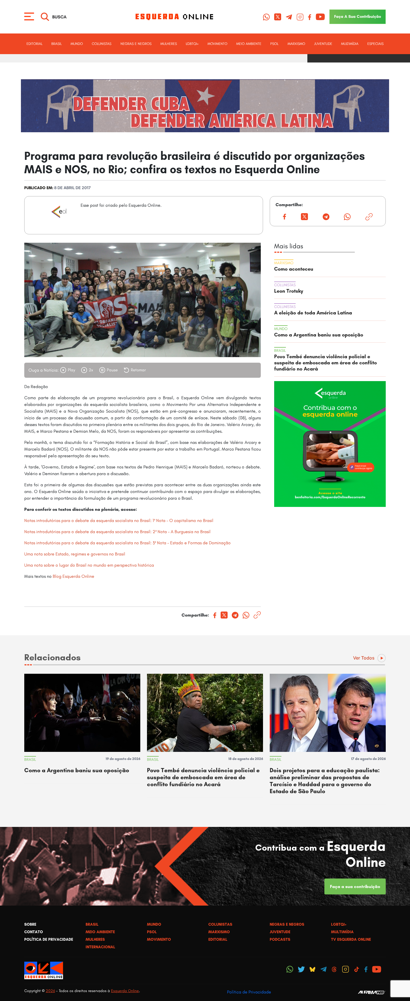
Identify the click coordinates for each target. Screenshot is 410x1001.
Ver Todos (364, 658)
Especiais (375, 44)
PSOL (274, 44)
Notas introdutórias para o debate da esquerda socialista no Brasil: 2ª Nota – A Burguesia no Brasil (117, 531)
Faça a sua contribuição (355, 886)
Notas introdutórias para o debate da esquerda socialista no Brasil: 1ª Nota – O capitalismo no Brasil (118, 520)
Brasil (56, 44)
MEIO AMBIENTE (248, 44)
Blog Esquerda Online (73, 576)
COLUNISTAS (101, 44)
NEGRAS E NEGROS (135, 44)
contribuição (357, 16)
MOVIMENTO (217, 44)
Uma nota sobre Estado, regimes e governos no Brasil (74, 554)
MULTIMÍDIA (349, 44)
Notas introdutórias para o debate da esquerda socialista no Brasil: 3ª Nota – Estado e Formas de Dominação (127, 542)
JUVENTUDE (323, 44)
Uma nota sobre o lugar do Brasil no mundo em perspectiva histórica (89, 565)
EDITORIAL (34, 44)
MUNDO (77, 44)
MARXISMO (296, 44)
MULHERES (168, 44)
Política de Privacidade (249, 992)
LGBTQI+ (192, 44)
